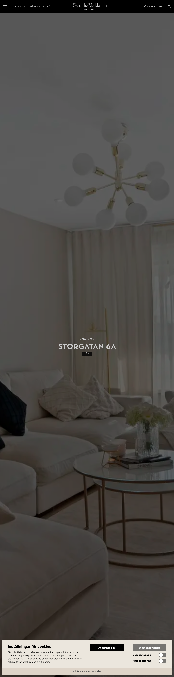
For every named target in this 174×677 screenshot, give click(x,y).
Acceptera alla (106, 647)
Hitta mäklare (32, 6)
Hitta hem (15, 6)
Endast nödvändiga (149, 647)
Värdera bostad (153, 6)
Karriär (47, 6)
